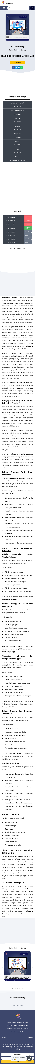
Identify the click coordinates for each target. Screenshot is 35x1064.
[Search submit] (32, 8)
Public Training (17, 46)
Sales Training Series (17, 50)
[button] (4, 8)
